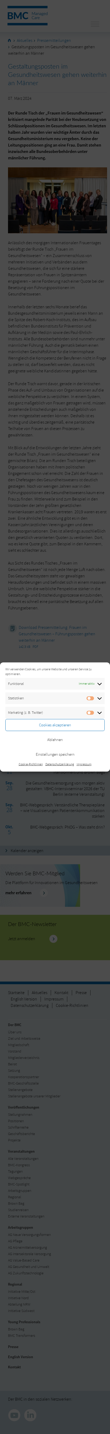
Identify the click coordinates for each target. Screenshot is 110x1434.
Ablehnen (55, 739)
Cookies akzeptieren (55, 724)
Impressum (84, 764)
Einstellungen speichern (55, 754)
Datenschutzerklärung (59, 764)
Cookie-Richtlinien (31, 764)
